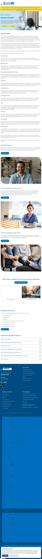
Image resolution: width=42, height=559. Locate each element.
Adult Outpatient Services (28, 399)
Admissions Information (9, 513)
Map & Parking (5, 393)
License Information (27, 378)
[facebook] (1, 382)
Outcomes (4, 509)
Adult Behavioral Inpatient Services (30, 397)
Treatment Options (8, 463)
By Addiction (9, 465)
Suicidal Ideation (11, 493)
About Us (4, 543)
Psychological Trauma (13, 484)
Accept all (5, 555)
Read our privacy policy (32, 553)
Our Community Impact (20, 282)
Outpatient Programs (10, 440)
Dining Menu (5, 408)
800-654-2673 (5, 374)
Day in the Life (5, 399)
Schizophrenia (11, 490)
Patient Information (8, 518)
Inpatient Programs (10, 427)
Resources (4, 511)
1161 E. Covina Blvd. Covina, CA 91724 (4, 379)
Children (8, 422)
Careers (24, 376)
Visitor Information (8, 525)
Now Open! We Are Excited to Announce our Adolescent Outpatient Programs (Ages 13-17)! (21, 7)
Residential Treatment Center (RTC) (30, 407)
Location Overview (8, 545)
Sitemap (30, 413)
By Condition (9, 475)
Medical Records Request (28, 371)
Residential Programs (10, 434)
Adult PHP (25, 401)
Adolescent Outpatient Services (29, 395)
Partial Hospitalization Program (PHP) (16, 445)
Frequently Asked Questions (29, 373)
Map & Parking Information (11, 527)
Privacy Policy (25, 413)
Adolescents (9, 420)
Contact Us (4, 26)
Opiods (9, 470)
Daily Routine (9, 520)
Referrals (12, 26)
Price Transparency (27, 380)
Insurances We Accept (27, 375)
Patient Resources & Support (8, 401)
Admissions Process (10, 515)
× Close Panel (2, 558)
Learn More (4, 153)
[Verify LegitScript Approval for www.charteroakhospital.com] (3, 386)
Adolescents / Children (13, 431)
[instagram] (4, 382)
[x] (2, 382)
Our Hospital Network (27, 369)
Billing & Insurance (6, 402)
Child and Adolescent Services (29, 393)
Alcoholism (10, 467)
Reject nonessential (13, 555)
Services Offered (5, 415)
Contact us (3, 140)
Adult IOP (25, 402)
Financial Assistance (10, 536)
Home (3, 14)
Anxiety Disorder (11, 477)
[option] (11, 293)
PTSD (9, 486)
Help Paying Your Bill (6, 404)
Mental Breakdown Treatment (14, 483)
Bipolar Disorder (11, 479)
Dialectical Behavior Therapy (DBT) (13, 502)
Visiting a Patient (6, 406)
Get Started (4, 329)
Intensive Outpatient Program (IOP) (15, 452)
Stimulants (10, 472)
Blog (5, 540)
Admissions (4, 395)
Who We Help (7, 417)
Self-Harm (10, 488)
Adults (7, 418)
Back (8, 424)
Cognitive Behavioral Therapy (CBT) (13, 500)
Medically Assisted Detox (11, 504)
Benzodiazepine (11, 468)
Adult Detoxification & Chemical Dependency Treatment (29, 405)
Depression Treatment (13, 481)
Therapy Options (7, 499)
